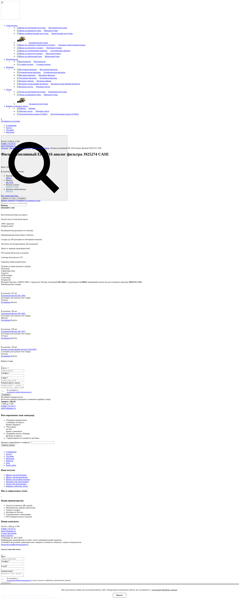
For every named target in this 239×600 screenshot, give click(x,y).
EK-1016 (9, 182)
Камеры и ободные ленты (17, 486)
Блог (8, 463)
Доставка (10, 130)
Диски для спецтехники (16, 484)
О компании (11, 125)
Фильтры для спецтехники (17, 482)
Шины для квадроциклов (17, 477)
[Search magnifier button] (34, 167)
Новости (9, 461)
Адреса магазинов (8, 533)
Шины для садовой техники (18, 479)
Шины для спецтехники (16, 475)
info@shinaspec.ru (8, 146)
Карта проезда (7, 535)
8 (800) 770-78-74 (8, 144)
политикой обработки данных (164, 590)
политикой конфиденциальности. (19, 392)
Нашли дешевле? (8, 201)
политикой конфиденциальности (19, 580)
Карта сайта (11, 465)
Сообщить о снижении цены (28, 201)
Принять (119, 595)
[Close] (2, 366)
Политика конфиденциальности (14, 544)
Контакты (10, 132)
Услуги (9, 128)
